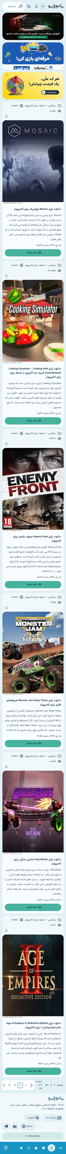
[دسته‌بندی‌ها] (43, 6)
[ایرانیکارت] (33, 56)
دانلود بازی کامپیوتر (35, 106)
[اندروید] (21, 1148)
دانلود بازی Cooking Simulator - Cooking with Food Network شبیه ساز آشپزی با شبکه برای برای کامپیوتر (34, 373)
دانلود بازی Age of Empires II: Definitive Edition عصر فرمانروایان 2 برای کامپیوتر (33, 1025)
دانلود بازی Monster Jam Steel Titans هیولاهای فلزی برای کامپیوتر (34, 702)
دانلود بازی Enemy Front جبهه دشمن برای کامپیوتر (37, 539)
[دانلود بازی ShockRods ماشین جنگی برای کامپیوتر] (33, 813)
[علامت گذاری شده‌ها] (5, 1148)
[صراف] (33, 85)
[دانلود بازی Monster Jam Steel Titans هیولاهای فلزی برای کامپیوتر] (33, 654)
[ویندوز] (43, 1148)
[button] (26, 1085)
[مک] (36, 1148)
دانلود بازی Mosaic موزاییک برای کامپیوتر (37, 209)
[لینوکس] (29, 1148)
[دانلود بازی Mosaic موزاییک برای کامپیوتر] (33, 162)
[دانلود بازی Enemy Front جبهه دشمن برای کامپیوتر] (33, 490)
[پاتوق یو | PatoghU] (56, 6)
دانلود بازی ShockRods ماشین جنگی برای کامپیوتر (37, 861)
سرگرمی (52, 106)
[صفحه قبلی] (32, 1085)
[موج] (33, 26)
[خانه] (51, 1148)
